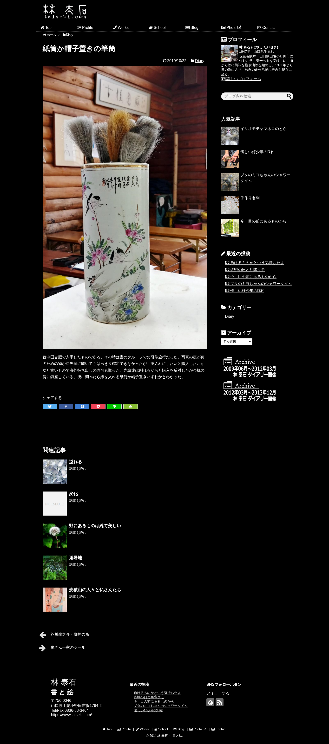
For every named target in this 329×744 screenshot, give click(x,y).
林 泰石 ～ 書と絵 (169, 736)
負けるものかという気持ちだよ (257, 263)
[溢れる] (55, 471)
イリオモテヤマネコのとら (263, 129)
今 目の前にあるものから (263, 221)
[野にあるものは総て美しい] (55, 536)
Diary (199, 61)
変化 (73, 493)
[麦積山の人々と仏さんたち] (55, 600)
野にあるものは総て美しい (95, 525)
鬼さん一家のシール (68, 647)
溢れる (75, 461)
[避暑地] (55, 568)
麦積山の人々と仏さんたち (95, 589)
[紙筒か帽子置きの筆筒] (82, 406)
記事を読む (77, 469)
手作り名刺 (250, 198)
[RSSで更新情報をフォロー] (220, 702)
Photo (231, 28)
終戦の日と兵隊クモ (247, 270)
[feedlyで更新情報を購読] (210, 702)
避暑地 (75, 557)
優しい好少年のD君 (257, 152)
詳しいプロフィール (243, 79)
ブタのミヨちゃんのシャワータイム (261, 284)
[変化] (55, 504)
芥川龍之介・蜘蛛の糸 (70, 634)
